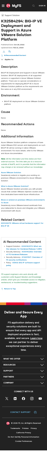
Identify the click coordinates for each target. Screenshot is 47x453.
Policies (25, 428)
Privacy (34, 428)
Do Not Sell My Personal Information (23, 437)
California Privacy (23, 433)
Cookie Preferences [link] (23, 441)
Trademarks (15, 428)
